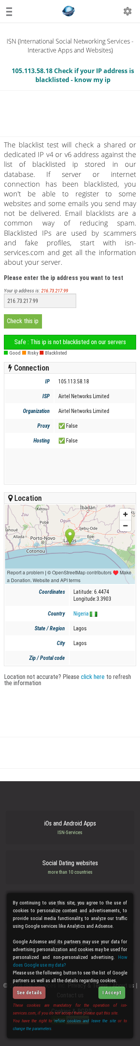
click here (93, 676)
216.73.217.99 (54, 291)
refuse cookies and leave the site (85, 1020)
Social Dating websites (70, 867)
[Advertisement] (69, 465)
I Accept (111, 992)
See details (29, 992)
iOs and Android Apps (70, 827)
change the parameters (32, 1028)
